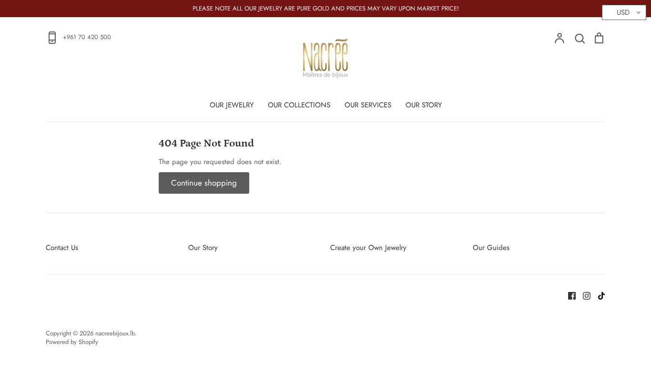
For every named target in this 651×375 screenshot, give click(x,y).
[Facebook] (568, 295)
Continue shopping (204, 182)
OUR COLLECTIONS (299, 105)
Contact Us (62, 247)
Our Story (203, 247)
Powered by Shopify (72, 341)
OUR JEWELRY (232, 105)
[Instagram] (583, 295)
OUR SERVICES (368, 105)
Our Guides (491, 247)
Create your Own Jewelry (368, 247)
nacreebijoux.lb (114, 333)
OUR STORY (424, 105)
